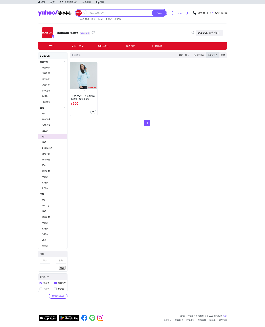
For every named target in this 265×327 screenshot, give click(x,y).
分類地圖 (223, 319)
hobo (100, 19)
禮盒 (93, 19)
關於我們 (179, 319)
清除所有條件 (58, 296)
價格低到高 (199, 55)
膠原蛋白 (131, 46)
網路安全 (202, 319)
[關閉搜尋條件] (83, 13)
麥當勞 (117, 19)
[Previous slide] (72, 75)
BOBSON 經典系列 (208, 32)
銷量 (223, 55)
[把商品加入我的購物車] (93, 112)
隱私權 (212, 319)
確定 (62, 267)
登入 (179, 12)
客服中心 (167, 319)
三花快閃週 (83, 19)
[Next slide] (95, 75)
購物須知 (190, 319)
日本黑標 (157, 46)
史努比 (109, 19)
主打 (51, 46)
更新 (224, 315)
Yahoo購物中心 (54, 13)
